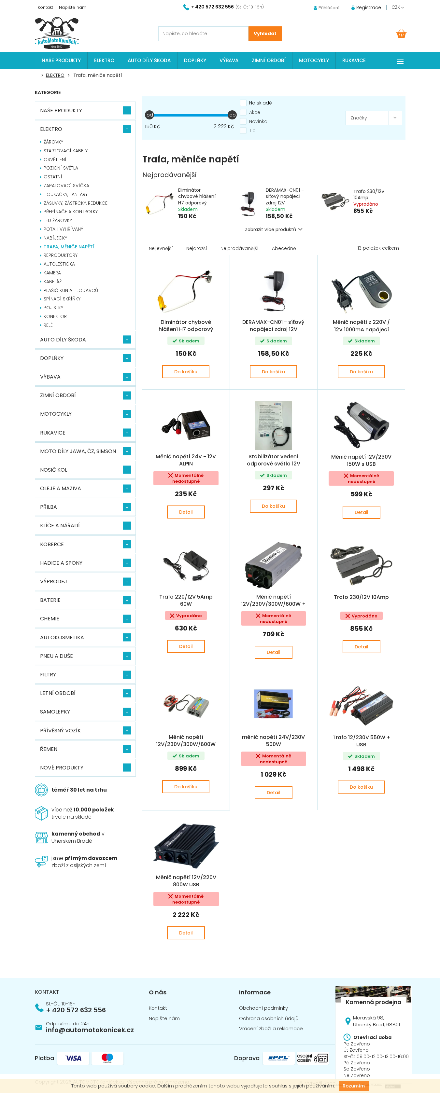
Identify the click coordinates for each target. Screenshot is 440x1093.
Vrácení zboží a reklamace (271, 1028)
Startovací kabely (66, 150)
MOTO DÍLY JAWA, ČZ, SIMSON (78, 451)
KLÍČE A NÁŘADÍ (60, 525)
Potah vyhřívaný (63, 229)
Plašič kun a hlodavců (71, 290)
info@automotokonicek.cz (90, 1029)
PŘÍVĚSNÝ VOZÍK (60, 730)
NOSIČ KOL (53, 470)
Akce (254, 112)
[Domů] (38, 75)
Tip (252, 130)
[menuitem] (61, 60)
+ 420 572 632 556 (76, 1010)
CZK (396, 7)
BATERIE (50, 600)
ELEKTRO (51, 129)
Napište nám (72, 7)
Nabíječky (55, 238)
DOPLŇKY (52, 358)
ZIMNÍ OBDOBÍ (58, 395)
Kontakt (45, 7)
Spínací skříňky (62, 299)
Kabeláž (53, 281)
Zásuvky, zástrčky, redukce (75, 203)
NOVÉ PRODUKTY (61, 767)
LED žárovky (58, 220)
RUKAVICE (52, 432)
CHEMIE (49, 618)
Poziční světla (61, 168)
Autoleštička (59, 264)
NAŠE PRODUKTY (61, 110)
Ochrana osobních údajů (269, 1018)
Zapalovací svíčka (66, 185)
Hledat (265, 33)
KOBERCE (52, 544)
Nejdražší (196, 248)
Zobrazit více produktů (270, 229)
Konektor (55, 316)
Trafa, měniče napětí (69, 246)
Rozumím (354, 1086)
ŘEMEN (48, 749)
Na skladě (260, 103)
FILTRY (48, 674)
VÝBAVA (50, 376)
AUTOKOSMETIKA (62, 637)
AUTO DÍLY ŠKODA (63, 339)
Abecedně (284, 248)
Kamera (52, 273)
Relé (48, 325)
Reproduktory (61, 255)
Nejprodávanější (239, 248)
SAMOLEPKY (55, 711)
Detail (186, 512)
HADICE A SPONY (61, 563)
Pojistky (53, 307)
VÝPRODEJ (53, 581)
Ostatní (53, 176)
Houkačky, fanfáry (66, 194)
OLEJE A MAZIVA (60, 488)
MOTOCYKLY (56, 414)
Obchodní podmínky (263, 1007)
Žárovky (53, 142)
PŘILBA (48, 507)
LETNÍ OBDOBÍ (58, 693)
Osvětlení (55, 159)
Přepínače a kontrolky (71, 211)
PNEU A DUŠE (56, 656)
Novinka (258, 121)
